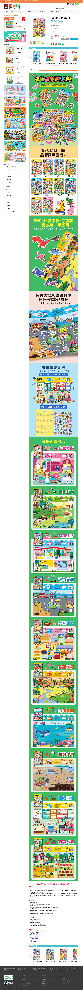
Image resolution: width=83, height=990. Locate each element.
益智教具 (15, 173)
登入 (74, 1)
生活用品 (15, 205)
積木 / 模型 (15, 192)
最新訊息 (13, 11)
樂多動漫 (58, 11)
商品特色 (33, 69)
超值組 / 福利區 (15, 202)
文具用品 (15, 208)
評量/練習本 (15, 179)
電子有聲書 (15, 170)
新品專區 (29, 11)
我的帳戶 (69, 1)
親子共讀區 (15, 183)
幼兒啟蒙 (15, 186)
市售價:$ (17, 25)
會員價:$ (18, 26)
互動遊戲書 (15, 176)
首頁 (7, 11)
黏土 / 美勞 (15, 189)
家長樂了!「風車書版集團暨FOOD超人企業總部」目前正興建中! (20, 1)
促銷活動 (51, 11)
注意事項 (44, 69)
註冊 (77, 1)
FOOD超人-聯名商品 (15, 212)
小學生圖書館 (15, 195)
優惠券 (65, 11)
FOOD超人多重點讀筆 (15, 166)
